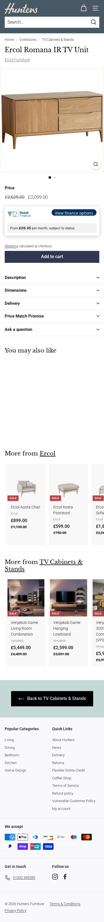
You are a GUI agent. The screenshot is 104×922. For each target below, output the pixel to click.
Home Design (15, 770)
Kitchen (11, 763)
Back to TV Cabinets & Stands (56, 698)
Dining (10, 747)
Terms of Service (65, 786)
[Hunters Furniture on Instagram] (55, 877)
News (56, 747)
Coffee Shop (61, 778)
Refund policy (62, 793)
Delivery (58, 755)
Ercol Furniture (17, 59)
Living (9, 740)
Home (9, 40)
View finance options (74, 213)
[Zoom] (96, 164)
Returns (58, 763)
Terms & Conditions (65, 904)
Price (9, 187)
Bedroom (12, 755)
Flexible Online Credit (68, 770)
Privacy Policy (15, 910)
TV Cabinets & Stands (58, 40)
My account (61, 809)
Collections (28, 40)
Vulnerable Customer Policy (73, 801)
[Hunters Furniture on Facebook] (65, 877)
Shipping (11, 246)
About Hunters (63, 740)
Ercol (47, 453)
